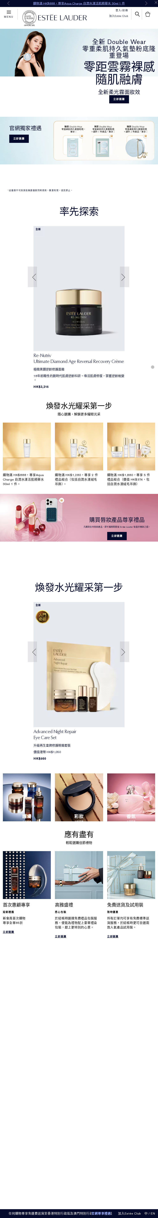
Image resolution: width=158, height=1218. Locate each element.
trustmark (29, 18)
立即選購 (119, 99)
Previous (8, 3)
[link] (79, 288)
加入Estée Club (118, 16)
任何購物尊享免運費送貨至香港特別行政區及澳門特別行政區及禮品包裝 (60, 1213)
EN (153, 1213)
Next (146, 3)
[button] (33, 277)
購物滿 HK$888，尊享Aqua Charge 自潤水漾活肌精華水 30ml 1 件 (79, 3)
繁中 (144, 1213)
